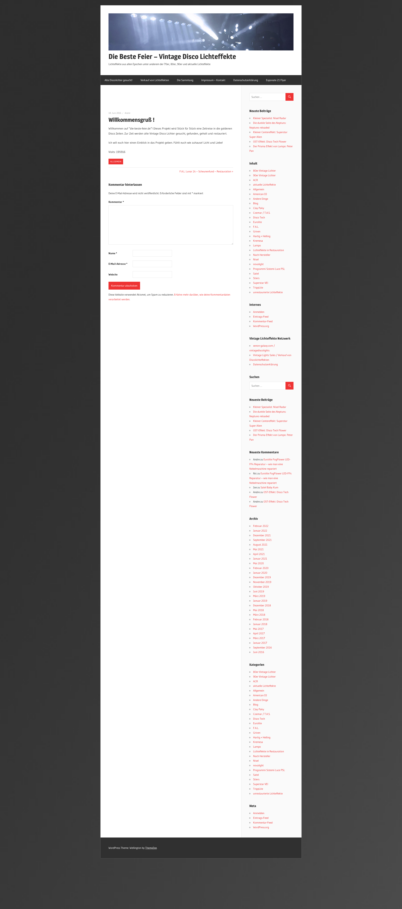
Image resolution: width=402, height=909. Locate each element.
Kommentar (116, 201)
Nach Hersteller (261, 254)
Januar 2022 (260, 530)
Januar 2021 (260, 558)
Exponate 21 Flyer (276, 80)
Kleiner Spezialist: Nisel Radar (269, 118)
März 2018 (259, 614)
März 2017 (259, 638)
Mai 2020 (258, 563)
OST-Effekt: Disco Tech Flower (269, 141)
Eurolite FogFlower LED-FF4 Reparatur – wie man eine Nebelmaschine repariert (269, 464)
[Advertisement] (166, 101)
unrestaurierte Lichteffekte (268, 292)
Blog (255, 203)
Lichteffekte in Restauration (268, 250)
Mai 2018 (258, 610)
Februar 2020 (261, 568)
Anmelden (258, 311)
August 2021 (260, 544)
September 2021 (262, 539)
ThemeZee (151, 847)
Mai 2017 (258, 628)
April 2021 (259, 554)
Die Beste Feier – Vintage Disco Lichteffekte (172, 56)
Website (113, 274)
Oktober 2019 (261, 586)
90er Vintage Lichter (264, 175)
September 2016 (262, 647)
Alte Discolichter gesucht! (119, 80)
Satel (256, 273)
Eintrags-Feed (261, 316)
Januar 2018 (260, 624)
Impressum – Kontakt (213, 80)
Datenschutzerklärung (245, 80)
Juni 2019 (258, 591)
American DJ (260, 194)
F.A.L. (256, 226)
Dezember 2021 (262, 535)
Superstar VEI (260, 282)
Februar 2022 (260, 525)
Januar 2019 (260, 600)
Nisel (256, 259)
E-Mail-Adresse (118, 263)
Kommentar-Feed (263, 321)
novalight (258, 264)
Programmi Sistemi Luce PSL (269, 268)
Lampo (257, 245)
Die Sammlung (185, 80)
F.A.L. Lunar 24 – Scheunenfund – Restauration (205, 171)
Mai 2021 (258, 549)
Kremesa (258, 240)
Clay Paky (258, 208)
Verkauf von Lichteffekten (155, 80)
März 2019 (259, 596)
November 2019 (262, 582)
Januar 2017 (260, 642)
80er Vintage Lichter (264, 170)
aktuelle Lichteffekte (264, 184)
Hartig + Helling (261, 236)
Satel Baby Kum (269, 487)
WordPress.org (261, 326)
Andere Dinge (260, 198)
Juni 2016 (258, 652)
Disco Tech (259, 217)
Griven (256, 231)
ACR (255, 180)
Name (113, 253)
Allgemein (115, 161)
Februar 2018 (261, 619)
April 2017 (259, 633)
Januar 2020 (260, 572)
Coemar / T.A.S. (261, 212)
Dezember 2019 (262, 577)
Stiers (256, 278)
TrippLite (258, 287)
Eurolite (257, 222)
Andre (127, 113)
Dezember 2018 (262, 605)
